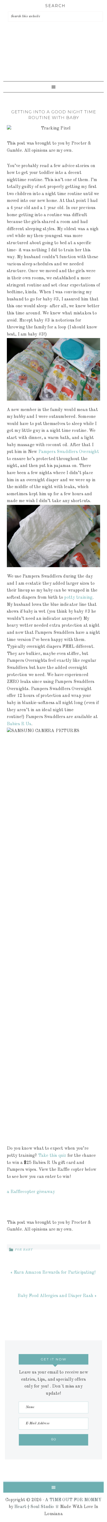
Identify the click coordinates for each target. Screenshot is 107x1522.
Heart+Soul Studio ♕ (36, 1507)
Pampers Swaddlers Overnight (68, 452)
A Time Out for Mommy (52, 60)
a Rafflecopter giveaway (31, 1192)
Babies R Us (19, 724)
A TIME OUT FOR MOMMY (73, 1500)
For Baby (24, 1249)
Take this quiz (52, 1156)
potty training (78, 597)
